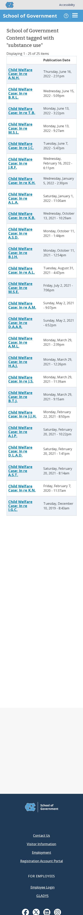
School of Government (30, 15)
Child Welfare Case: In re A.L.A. (20, 198)
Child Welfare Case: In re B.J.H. (20, 252)
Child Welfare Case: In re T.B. (21, 110)
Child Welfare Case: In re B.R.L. (20, 93)
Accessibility (67, 5)
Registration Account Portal (41, 861)
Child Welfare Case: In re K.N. (22, 488)
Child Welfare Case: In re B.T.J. (20, 396)
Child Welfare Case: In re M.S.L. (20, 128)
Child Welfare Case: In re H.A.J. (20, 361)
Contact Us (41, 835)
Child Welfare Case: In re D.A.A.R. (20, 322)
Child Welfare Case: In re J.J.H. (22, 414)
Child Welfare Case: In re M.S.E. (20, 287)
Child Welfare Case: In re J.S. (20, 379)
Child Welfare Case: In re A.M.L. (20, 342)
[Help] (66, 15)
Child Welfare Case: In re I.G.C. (20, 505)
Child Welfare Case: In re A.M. (22, 305)
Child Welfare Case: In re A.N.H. (20, 73)
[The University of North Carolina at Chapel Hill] (7, 5)
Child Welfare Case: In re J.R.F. (20, 163)
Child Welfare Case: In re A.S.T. (20, 470)
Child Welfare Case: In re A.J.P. (20, 431)
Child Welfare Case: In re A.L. (21, 270)
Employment (41, 852)
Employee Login (42, 887)
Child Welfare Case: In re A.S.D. (20, 233)
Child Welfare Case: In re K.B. (21, 215)
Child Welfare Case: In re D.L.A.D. (20, 451)
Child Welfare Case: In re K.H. (21, 180)
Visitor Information (41, 844)
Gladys (42, 896)
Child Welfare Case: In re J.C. (21, 145)
